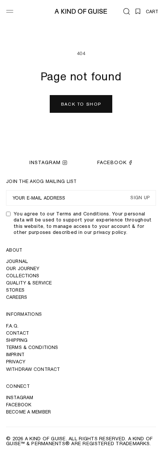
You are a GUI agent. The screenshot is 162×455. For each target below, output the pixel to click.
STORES (15, 290)
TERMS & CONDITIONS (32, 347)
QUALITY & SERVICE (29, 283)
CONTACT (17, 333)
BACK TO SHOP (81, 104)
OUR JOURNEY (22, 268)
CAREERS (16, 297)
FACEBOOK (112, 162)
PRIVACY (15, 361)
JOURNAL (17, 261)
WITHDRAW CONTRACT (33, 369)
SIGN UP (140, 197)
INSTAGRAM (45, 162)
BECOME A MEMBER (28, 412)
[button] (126, 11)
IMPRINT (15, 354)
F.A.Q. (12, 326)
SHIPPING (17, 340)
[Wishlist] (137, 11)
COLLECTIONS (22, 275)
